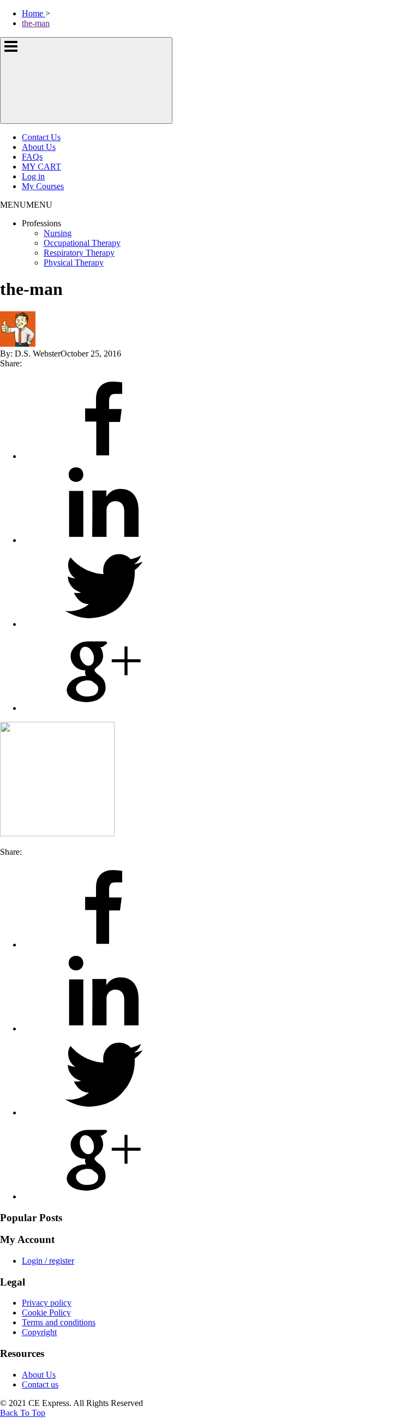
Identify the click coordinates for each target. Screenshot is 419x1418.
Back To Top (22, 1412)
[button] (26, 204)
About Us (39, 147)
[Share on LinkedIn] (103, 540)
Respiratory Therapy (79, 252)
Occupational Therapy (82, 243)
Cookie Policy (46, 1312)
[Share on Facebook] (103, 456)
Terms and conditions (58, 1322)
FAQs (32, 156)
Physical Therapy (74, 262)
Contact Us (41, 137)
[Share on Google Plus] (103, 708)
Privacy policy (46, 1302)
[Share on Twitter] (103, 624)
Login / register (48, 1260)
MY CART (41, 166)
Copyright (39, 1332)
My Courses (43, 186)
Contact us (40, 1384)
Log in (33, 176)
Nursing (57, 233)
